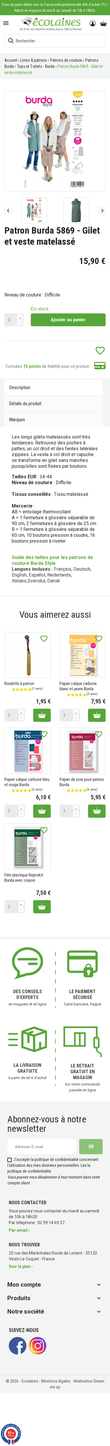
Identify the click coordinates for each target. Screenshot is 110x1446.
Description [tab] (19, 387)
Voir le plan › (21, 1266)
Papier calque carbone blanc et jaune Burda (78, 686)
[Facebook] (17, 1353)
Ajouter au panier (68, 319)
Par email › (19, 1230)
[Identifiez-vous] (93, 23)
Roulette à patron (19, 683)
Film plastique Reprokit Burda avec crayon (23, 877)
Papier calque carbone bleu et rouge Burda (27, 782)
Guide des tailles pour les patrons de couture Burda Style (52, 560)
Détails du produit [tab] (25, 403)
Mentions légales (56, 1381)
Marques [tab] (17, 419)
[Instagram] (37, 1353)
